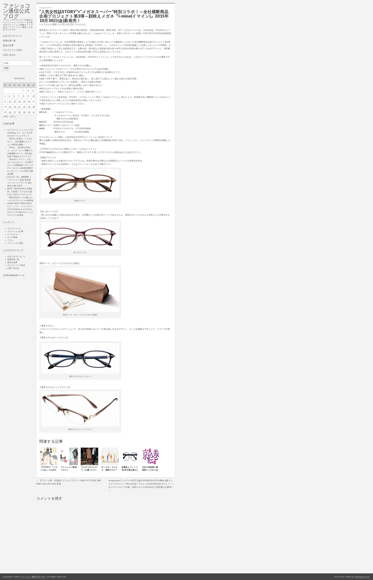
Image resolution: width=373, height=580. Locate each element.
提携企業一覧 (9, 40)
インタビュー (13, 234)
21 (19, 107)
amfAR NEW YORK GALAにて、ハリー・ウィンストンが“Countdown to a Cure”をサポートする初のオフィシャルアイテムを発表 (20, 209)
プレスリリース (14, 229)
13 (15, 102)
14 (19, 102)
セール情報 (12, 237)
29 (24, 112)
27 (15, 112)
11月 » (13, 117)
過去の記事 (8, 45)
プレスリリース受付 (12, 50)
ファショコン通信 (15, 243)
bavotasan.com (362, 577)
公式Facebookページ (14, 275)
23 (29, 107)
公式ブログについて (12, 36)
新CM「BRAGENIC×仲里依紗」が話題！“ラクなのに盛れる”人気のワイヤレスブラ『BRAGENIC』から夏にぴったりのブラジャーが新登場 (20, 195)
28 (19, 112)
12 (10, 102)
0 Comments (80, 24)
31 (33, 112)
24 (33, 107)
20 (15, 107)
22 (24, 107)
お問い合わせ (9, 55)
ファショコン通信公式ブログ (16, 10)
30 (29, 112)
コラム (10, 240)
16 (29, 102)
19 (10, 107)
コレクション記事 (15, 231)
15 (24, 102)
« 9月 (5, 117)
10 (33, 96)
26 (10, 112)
